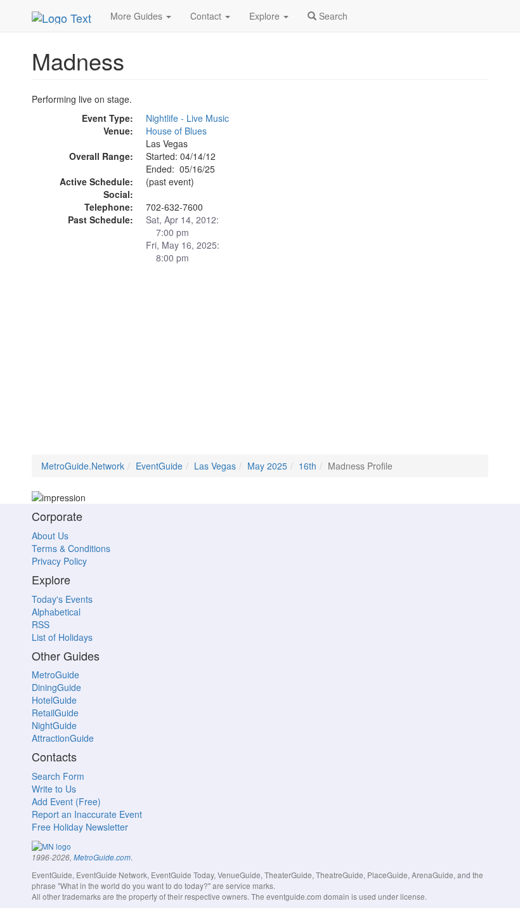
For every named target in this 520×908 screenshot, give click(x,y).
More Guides (137, 16)
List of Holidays (62, 637)
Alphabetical (56, 611)
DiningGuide (56, 687)
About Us (50, 535)
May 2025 (267, 465)
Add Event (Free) (66, 801)
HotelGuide (54, 700)
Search (332, 16)
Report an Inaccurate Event (87, 814)
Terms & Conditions (71, 548)
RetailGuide (55, 712)
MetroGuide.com (102, 857)
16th (307, 465)
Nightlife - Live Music (187, 118)
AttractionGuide (63, 738)
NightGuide (54, 725)
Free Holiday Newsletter (80, 826)
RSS (40, 624)
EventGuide (159, 465)
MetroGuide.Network (82, 465)
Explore (265, 16)
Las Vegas (215, 465)
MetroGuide (55, 674)
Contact (207, 16)
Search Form (58, 776)
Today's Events (62, 599)
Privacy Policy (59, 561)
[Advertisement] (260, 365)
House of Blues (176, 130)
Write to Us (54, 788)
